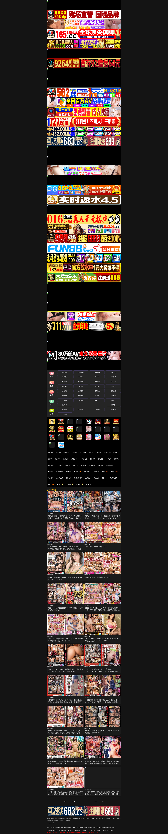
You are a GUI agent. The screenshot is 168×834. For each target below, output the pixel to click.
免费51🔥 (105, 471)
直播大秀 (104, 478)
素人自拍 (113, 377)
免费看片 (88, 478)
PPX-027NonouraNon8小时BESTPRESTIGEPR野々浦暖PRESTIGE (65, 578)
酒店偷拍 (116, 459)
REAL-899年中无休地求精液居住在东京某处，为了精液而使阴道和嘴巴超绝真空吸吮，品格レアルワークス (65, 548)
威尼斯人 (50, 453)
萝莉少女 (113, 372)
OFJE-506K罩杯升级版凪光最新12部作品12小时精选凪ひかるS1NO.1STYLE (102, 639)
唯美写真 (97, 400)
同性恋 (113, 405)
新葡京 (50, 459)
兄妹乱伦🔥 (69, 484)
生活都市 (64, 409)
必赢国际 (66, 459)
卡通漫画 (64, 400)
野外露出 (113, 386)
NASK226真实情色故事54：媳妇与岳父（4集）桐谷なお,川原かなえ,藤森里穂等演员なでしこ (65, 732)
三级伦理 (64, 377)
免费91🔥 (51, 484)
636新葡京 (87, 471)
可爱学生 (97, 391)
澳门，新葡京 (78, 478)
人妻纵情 (97, 409)
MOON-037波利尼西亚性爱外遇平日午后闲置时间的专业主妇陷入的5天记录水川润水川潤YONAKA (102, 794)
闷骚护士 (113, 395)
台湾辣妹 (64, 381)
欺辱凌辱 (64, 386)
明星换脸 (81, 395)
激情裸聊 (96, 471)
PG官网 (58, 453)
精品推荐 (64, 372)
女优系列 (81, 391)
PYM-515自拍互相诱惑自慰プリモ (97, 577)
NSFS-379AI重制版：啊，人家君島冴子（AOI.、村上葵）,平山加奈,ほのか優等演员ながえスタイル (102, 671)
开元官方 (50, 478)
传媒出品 (64, 405)
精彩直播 (101, 459)
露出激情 (81, 400)
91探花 (81, 386)
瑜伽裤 (97, 395)
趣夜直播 (84, 465)
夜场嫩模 (92, 465)
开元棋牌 (66, 453)
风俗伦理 (113, 409)
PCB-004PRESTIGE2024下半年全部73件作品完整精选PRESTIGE (65, 609)
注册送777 (107, 453)
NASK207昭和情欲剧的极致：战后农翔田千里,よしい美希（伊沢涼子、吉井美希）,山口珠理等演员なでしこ (102, 702)
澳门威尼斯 (113, 478)
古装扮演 (64, 391)
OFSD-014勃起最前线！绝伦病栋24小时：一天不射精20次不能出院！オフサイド (65, 639)
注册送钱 (98, 453)
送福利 (115, 453)
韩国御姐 (81, 381)
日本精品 (81, 377)
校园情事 (81, 409)
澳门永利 (83, 453)
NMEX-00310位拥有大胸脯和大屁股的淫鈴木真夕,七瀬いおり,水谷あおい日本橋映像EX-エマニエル (65, 671)
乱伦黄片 (67, 465)
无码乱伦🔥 (114, 471)
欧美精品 (97, 372)
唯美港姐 (97, 381)
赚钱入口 (89, 484)
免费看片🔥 (77, 471)
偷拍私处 (75, 465)
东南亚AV (113, 381)
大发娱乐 (50, 471)
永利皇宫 (68, 471)
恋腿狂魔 (113, 391)
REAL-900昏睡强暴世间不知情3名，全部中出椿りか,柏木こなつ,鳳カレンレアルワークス (102, 517)
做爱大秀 (96, 478)
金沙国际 (68, 478)
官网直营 (74, 453)
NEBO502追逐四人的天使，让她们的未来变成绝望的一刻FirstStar (102, 731)
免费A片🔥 (60, 484)
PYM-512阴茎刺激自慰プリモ (96, 546)
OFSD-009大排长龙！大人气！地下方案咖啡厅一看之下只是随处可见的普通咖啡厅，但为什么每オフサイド (102, 610)
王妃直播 (59, 465)
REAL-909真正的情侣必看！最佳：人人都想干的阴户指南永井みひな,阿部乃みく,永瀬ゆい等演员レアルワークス (65, 518)
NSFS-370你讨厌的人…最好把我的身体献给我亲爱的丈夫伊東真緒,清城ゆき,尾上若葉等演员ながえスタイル (65, 702)
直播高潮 (92, 459)
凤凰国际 (74, 459)
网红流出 (97, 386)
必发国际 (100, 465)
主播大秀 (50, 465)
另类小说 (64, 414)
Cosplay (97, 377)
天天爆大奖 (59, 478)
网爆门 (113, 400)
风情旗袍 (64, 395)
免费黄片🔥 (79, 484)
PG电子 (90, 453)
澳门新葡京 (109, 465)
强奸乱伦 (81, 372)
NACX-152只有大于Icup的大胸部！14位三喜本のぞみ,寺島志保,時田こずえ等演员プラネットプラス (65, 794)
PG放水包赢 (83, 459)
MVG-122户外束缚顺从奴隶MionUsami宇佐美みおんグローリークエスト (65, 762)
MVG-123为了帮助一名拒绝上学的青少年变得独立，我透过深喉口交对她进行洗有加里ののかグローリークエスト (102, 763)
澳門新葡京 (59, 471)
